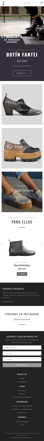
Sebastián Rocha (27, 438)
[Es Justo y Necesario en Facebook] (21, 425)
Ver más (21, 274)
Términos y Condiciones (22, 409)
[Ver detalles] (22, 246)
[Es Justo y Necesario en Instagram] (23, 425)
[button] (41, 3)
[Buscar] (35, 3)
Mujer (22, 378)
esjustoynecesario (22, 319)
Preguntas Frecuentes (22, 406)
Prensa (22, 394)
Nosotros (22, 390)
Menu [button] (28, 3)
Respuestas (8, 301)
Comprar (21, 73)
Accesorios (22, 382)
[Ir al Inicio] (3, 3)
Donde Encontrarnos (22, 397)
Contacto (22, 412)
